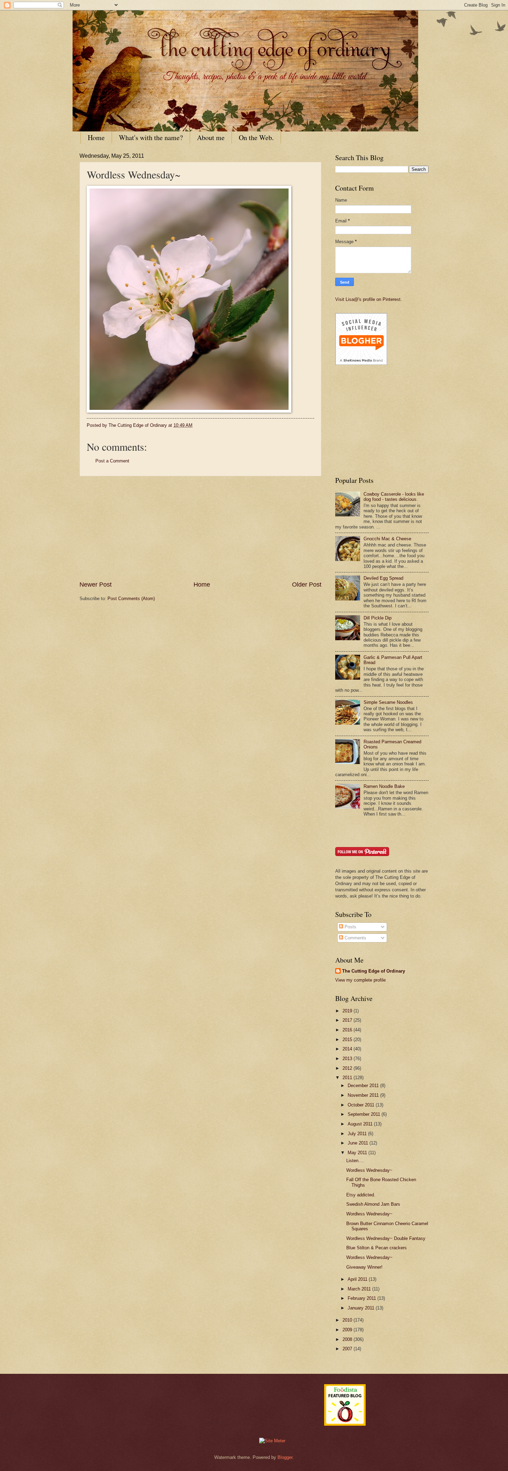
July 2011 (358, 1133)
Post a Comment (112, 460)
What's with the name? (151, 137)
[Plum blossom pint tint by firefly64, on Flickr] (189, 411)
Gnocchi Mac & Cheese (387, 538)
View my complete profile (360, 980)
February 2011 (362, 1298)
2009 (348, 1329)
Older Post (306, 584)
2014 (348, 1048)
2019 (348, 1010)
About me (211, 137)
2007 (348, 1348)
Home (96, 137)
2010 (348, 1320)
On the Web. (256, 137)
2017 (348, 1020)
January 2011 (362, 1308)
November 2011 (364, 1095)
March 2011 (360, 1288)
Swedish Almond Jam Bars (373, 1204)
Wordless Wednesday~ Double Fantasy (385, 1238)
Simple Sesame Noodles (388, 702)
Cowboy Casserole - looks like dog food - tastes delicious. (394, 496)
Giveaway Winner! (364, 1267)
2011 (348, 1077)
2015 (348, 1039)
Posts (349, 926)
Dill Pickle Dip (378, 617)
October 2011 (362, 1104)
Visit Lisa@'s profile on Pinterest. (368, 299)
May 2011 (358, 1152)
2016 (348, 1029)
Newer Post (95, 584)
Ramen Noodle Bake (384, 786)
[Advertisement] (200, 528)
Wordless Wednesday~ (369, 1170)
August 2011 (361, 1124)
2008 (348, 1339)
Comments (354, 937)
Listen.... (355, 1160)
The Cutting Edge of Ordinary (373, 971)
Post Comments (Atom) (131, 598)
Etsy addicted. (360, 1194)
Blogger (284, 1457)
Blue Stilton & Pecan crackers (376, 1247)
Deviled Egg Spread (383, 578)
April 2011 (358, 1279)
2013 (348, 1058)
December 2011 (364, 1085)
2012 (348, 1068)
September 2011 (365, 1114)
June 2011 (358, 1143)
